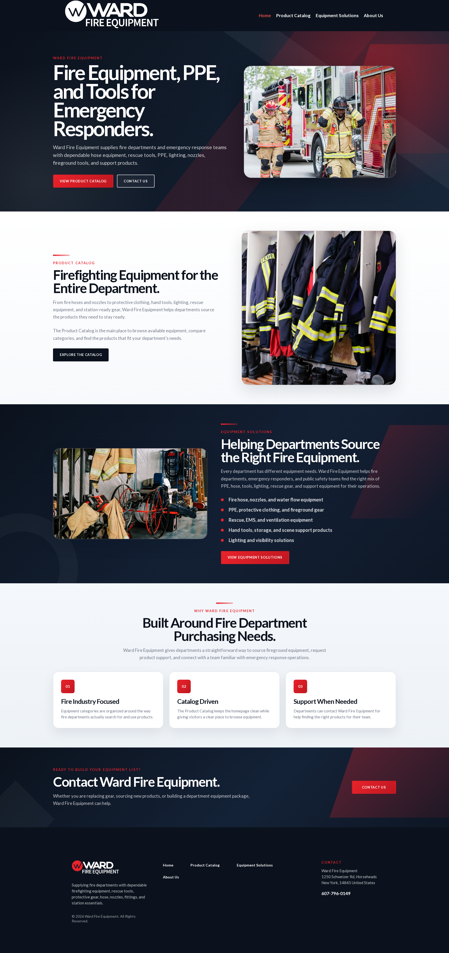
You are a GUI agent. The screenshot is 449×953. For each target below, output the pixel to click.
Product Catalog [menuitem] (205, 865)
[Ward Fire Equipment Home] (95, 867)
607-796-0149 (336, 893)
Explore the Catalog (81, 355)
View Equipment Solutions (255, 557)
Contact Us (136, 181)
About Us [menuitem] (171, 877)
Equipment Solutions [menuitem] (255, 865)
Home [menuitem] (168, 865)
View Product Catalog (83, 181)
